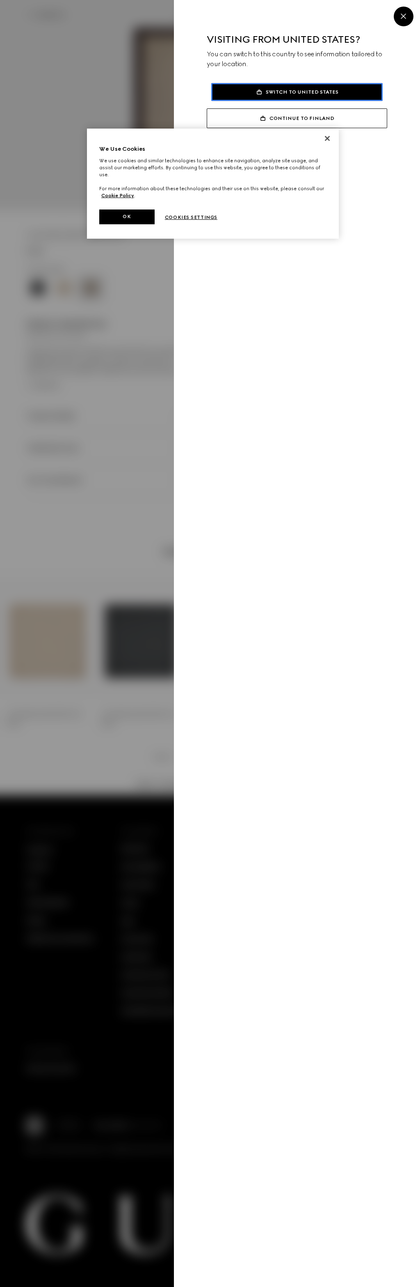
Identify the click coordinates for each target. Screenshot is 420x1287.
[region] (213, 184)
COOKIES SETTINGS (191, 217)
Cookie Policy (117, 195)
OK (127, 216)
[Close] (403, 16)
